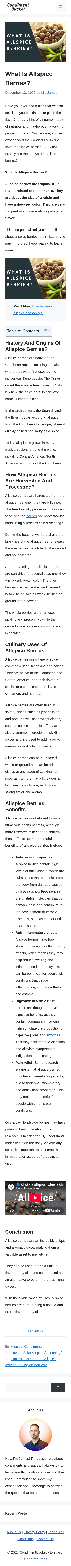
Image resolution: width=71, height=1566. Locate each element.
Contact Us (45, 1539)
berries (31, 516)
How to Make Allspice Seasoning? (36, 1353)
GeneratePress (35, 1559)
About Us (14, 1532)
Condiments (33, 1346)
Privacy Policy (34, 1532)
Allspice (16, 1346)
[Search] (58, 1387)
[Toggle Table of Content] (44, 330)
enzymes (53, 1035)
